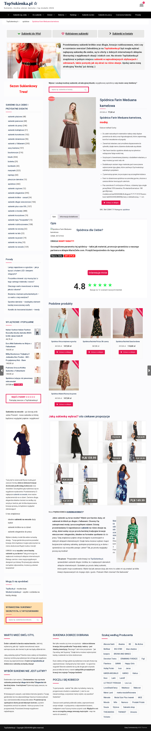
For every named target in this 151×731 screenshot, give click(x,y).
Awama (122, 644)
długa (23, 682)
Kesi (105, 678)
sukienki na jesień (15, 238)
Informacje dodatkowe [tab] (69, 217)
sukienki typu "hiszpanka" (18, 220)
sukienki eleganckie (16, 193)
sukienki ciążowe (15, 188)
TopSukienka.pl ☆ (20, 3)
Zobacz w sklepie (112, 203)
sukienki (85, 528)
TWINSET (122, 712)
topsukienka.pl (38, 661)
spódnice (26, 21)
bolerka (11, 161)
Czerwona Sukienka (123, 15)
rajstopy (11, 175)
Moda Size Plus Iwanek (124, 697)
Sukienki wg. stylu (20, 15)
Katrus (135, 673)
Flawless (107, 663)
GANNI (118, 663)
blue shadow (131, 649)
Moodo (106, 702)
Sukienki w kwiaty (122, 33)
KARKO (125, 673)
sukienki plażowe (15, 116)
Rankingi (73, 15)
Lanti (113, 678)
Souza (106, 707)
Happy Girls (129, 663)
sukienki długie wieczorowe (19, 202)
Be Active (139, 644)
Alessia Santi (109, 644)
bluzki (10, 157)
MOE (140, 697)
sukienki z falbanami (16, 143)
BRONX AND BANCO (122, 654)
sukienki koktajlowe (16, 130)
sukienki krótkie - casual (18, 197)
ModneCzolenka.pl (13, 592)
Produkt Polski (138, 702)
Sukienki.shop (129, 707)
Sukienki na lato (88, 15)
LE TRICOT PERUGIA (112, 683)
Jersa (128, 668)
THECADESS (109, 712)
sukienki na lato (14, 233)
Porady (138, 15)
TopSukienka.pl (96, 559)
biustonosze (13, 152)
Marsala (107, 697)
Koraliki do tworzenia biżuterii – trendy (24, 310)
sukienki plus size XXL (17, 206)
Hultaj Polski (109, 668)
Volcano (107, 717)
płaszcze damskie (15, 179)
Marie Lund (108, 693)
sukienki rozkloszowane (18, 224)
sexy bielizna (13, 148)
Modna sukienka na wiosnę (114, 529)
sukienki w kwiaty (15, 211)
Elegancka (39, 682)
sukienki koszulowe (16, 215)
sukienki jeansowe (15, 121)
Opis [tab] (54, 217)
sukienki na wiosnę (15, 229)
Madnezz (125, 688)
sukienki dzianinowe (16, 139)
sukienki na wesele (16, 247)
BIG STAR (118, 649)
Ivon (120, 668)
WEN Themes (142, 727)
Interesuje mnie (98, 272)
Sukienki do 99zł (31, 33)
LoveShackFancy (110, 688)
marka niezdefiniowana (126, 693)
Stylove (116, 707)
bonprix (107, 654)
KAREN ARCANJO (111, 673)
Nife (115, 702)
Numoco (124, 702)
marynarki (12, 170)
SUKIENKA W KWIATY (75, 512)
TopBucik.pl (10, 589)
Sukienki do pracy (105, 15)
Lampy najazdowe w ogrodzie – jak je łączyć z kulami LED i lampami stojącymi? (23, 270)
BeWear (107, 649)
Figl (143, 659)
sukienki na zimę (15, 242)
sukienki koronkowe (16, 134)
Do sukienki (37, 15)
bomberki (12, 166)
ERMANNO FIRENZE (129, 659)
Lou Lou (128, 683)
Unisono (133, 712)
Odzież (49, 15)
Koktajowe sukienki (76, 33)
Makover (137, 688)
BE (130, 644)
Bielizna (61, 15)
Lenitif (122, 678)
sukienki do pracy (15, 125)
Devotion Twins (110, 659)
